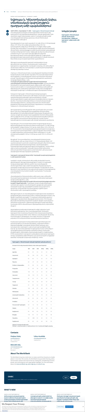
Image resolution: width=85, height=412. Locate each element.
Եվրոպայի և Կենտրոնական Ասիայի (43, 31)
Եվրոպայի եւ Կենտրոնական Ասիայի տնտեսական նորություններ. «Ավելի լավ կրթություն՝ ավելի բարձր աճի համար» (71, 38)
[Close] (83, 406)
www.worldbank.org (22, 364)
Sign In (66, 377)
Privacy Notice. (5, 410)
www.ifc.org (41, 364)
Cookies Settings (60, 406)
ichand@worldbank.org (15, 338)
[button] (7, 34)
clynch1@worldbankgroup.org (16, 346)
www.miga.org (31, 364)
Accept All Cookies (69, 406)
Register (73, 377)
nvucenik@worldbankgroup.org (40, 338)
